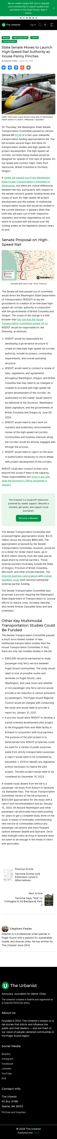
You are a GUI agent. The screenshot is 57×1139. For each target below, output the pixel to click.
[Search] (40, 24)
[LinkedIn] (30, 18)
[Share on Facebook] (10, 68)
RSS (4, 1078)
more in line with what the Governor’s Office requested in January (26, 480)
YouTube (7, 1073)
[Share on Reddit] (22, 68)
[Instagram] (24, 18)
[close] (53, 8)
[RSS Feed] (36, 18)
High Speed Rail (20, 37)
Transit (35, 37)
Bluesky (6, 1053)
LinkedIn (6, 1068)
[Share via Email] (28, 68)
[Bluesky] (21, 18)
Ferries (6, 37)
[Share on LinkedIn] (16, 68)
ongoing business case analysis (20, 575)
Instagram (7, 1058)
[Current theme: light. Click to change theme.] (45, 24)
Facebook (7, 1063)
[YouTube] (33, 18)
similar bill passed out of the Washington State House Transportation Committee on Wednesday (26, 181)
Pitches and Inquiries (14, 1112)
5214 (18, 135)
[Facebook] (27, 18)
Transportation (9, 41)
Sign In (33, 25)
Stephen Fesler (10, 61)
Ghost (36, 1132)
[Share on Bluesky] (4, 68)
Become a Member (28, 518)
